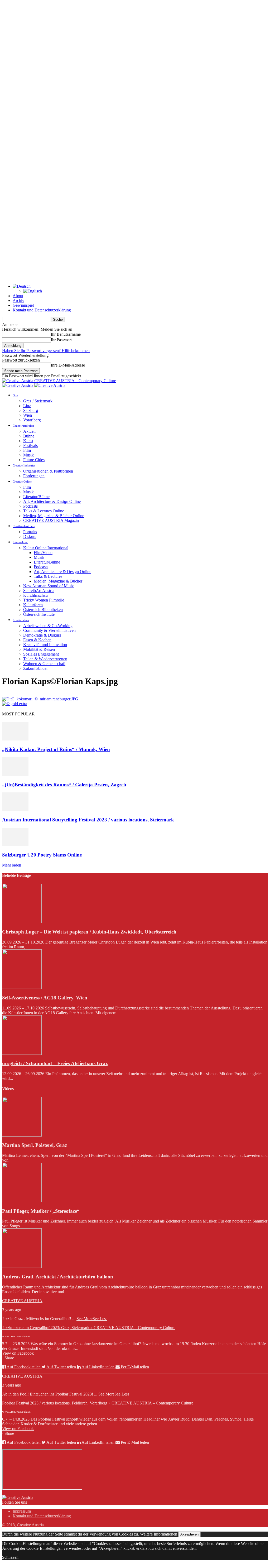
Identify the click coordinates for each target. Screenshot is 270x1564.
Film (27, 450)
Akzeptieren (189, 1534)
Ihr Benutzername (66, 334)
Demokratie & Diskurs (42, 635)
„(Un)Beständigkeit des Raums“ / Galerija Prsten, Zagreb (64, 784)
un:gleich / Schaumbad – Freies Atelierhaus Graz (55, 1063)
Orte (15, 395)
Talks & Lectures (48, 576)
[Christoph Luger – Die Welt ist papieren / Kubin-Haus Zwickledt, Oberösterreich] (22, 922)
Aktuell (29, 431)
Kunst (28, 441)
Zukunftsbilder (35, 668)
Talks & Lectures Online (43, 511)
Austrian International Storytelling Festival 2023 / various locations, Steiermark (88, 819)
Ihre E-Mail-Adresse (68, 365)
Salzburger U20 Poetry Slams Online (42, 855)
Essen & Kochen (37, 640)
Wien (27, 415)
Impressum (22, 1511)
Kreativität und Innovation (45, 644)
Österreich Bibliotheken (43, 609)
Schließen (10, 1557)
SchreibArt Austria (38, 590)
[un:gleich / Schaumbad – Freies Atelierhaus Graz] (22, 1053)
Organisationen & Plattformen (48, 471)
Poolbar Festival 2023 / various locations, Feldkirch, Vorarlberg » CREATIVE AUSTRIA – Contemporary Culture (97, 1403)
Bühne (28, 436)
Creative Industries (24, 465)
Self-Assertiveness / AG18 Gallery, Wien (44, 997)
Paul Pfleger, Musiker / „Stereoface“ (41, 1211)
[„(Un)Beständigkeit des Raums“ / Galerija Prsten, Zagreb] (15, 774)
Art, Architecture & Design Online (52, 501)
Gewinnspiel (23, 305)
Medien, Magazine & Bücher (58, 581)
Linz (27, 405)
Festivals (30, 445)
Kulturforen (33, 605)
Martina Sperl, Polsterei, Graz (34, 1145)
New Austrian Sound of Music (48, 586)
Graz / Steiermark (37, 401)
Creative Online (22, 481)
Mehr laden (11, 865)
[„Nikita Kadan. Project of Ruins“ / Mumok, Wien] (15, 739)
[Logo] (18, 385)
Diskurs (29, 536)
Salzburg (30, 410)
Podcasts (30, 506)
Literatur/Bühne (36, 496)
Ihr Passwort (61, 340)
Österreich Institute (39, 614)
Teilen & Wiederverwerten (45, 659)
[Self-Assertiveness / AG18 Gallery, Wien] (22, 987)
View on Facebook (18, 1353)
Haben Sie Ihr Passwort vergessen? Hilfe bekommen (46, 350)
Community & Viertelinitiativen (49, 630)
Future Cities (34, 460)
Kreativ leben (21, 620)
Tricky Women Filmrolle (43, 600)
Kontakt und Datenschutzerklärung (42, 310)
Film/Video (43, 552)
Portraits (30, 532)
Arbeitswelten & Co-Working (48, 625)
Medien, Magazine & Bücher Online (53, 515)
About (18, 295)
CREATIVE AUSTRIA (22, 1300)
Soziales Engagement (41, 654)
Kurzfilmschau (35, 595)
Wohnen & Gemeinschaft (44, 663)
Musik (28, 455)
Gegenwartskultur (23, 425)
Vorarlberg (32, 420)
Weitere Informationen (158, 1534)
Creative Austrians (24, 526)
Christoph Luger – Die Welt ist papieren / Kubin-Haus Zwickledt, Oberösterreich (89, 932)
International (20, 542)
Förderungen (34, 476)
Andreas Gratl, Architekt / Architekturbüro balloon (57, 1276)
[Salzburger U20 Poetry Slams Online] (15, 845)
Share (9, 1358)
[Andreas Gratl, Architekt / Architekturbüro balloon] (22, 1266)
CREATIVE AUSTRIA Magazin (51, 520)
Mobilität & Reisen (39, 649)
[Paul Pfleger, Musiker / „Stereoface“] (22, 1201)
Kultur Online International (45, 548)
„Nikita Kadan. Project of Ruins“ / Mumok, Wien (56, 749)
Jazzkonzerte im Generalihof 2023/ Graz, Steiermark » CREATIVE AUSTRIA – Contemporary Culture (88, 1327)
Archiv (18, 300)
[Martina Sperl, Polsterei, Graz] (22, 1135)
